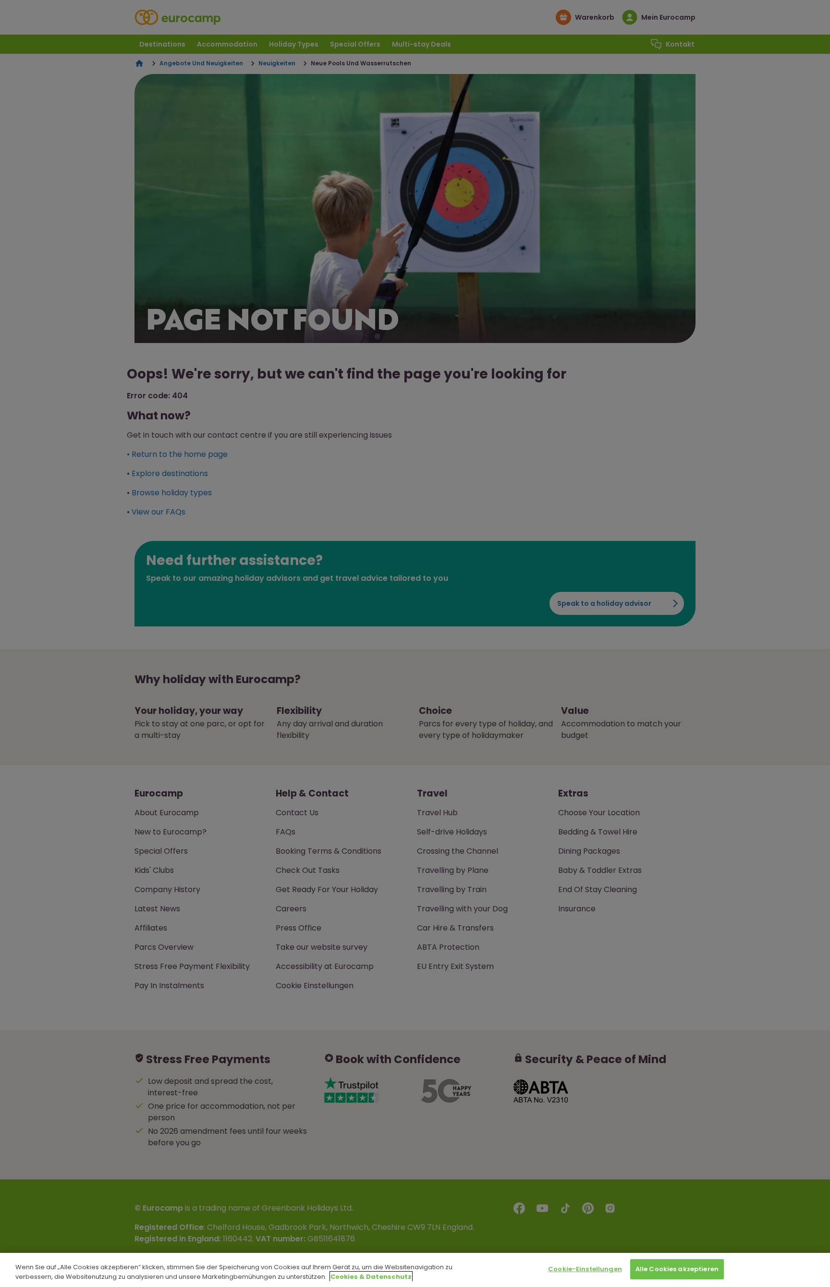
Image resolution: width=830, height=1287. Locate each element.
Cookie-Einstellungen (585, 1269)
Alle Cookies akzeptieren (677, 1269)
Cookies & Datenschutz (371, 1276)
